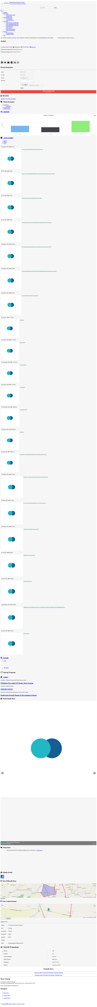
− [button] (2, 887)
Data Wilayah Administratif (12, 22)
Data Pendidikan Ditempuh (12, 25)
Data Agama (9, 27)
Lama (4, 660)
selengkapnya (39, 868)
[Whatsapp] (18, 62)
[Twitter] (5, 62)
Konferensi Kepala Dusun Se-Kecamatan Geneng (18, 695)
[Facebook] (2, 62)
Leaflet (84, 897)
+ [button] (2, 885)
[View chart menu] (95, 115)
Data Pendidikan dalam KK (12, 24)
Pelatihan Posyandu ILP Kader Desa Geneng (17, 683)
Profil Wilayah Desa (10, 15)
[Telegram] (11, 62)
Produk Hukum (9, 33)
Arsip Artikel (8, 138)
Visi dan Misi (9, 18)
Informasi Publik (10, 34)
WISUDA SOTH (7, 689)
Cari (55, 7)
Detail (8, 918)
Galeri (5, 677)
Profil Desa (5, 13)
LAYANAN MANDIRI (10, 98)
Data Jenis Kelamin (10, 29)
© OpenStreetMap (89, 897)
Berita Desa (6, 104)
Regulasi (5, 31)
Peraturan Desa (6, 108)
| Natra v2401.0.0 (20, 1004)
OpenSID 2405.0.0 (12, 1004)
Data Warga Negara (10, 30)
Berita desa (33, 47)
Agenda (5, 658)
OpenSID (94, 897)
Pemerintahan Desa (7, 17)
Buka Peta (3, 898)
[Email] (8, 62)
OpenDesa (4, 1004)
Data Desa (5, 21)
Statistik (5, 112)
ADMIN (2, 98)
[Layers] (94, 885)
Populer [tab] (5, 142)
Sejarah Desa (9, 16)
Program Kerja (6, 107)
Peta (4, 35)
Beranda (5, 12)
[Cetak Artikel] (14, 62)
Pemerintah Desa (10, 20)
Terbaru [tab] (5, 140)
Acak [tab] (4, 143)
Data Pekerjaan (9, 26)
